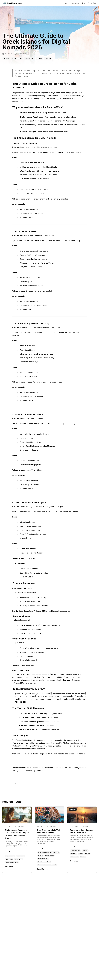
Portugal (15, 770)
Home (65, 3)
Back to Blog (9, 29)
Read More (10, 866)
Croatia (26, 770)
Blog (83, 3)
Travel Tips (92, 3)
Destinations (74, 3)
